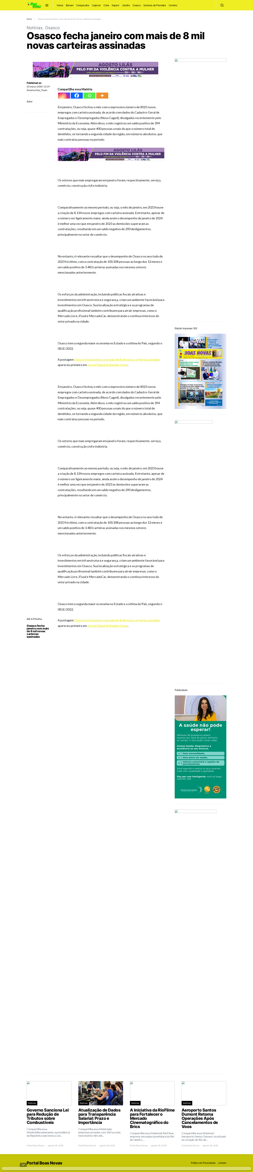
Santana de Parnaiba (154, 5)
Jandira (126, 5)
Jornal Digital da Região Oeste (107, 365)
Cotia (106, 5)
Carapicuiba (82, 5)
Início (29, 19)
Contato (173, 5)
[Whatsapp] (89, 96)
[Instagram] (64, 96)
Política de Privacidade (203, 1162)
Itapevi (115, 5)
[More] (102, 96)
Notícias (35, 27)
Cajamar (96, 5)
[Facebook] (77, 96)
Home (60, 5)
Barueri (69, 5)
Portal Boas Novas (35, 1145)
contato (222, 1162)
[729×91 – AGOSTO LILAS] (95, 69)
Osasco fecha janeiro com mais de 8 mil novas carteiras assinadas (38, 631)
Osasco (137, 5)
